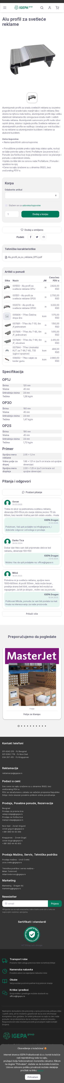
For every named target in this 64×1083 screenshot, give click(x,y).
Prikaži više (32, 613)
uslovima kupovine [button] (31, 205)
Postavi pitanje (34, 492)
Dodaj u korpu (40, 214)
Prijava (55, 903)
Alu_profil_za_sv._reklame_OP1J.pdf (25, 257)
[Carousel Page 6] (33, 726)
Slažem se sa (25, 205)
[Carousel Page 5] (30, 726)
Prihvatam (33, 1077)
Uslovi (40, 1070)
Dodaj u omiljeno (34, 229)
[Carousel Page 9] (42, 726)
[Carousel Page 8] (39, 726)
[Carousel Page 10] (45, 726)
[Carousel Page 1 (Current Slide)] (18, 726)
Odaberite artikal (13, 189)
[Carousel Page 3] (24, 726)
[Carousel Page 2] (21, 726)
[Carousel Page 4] (27, 726)
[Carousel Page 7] (36, 726)
